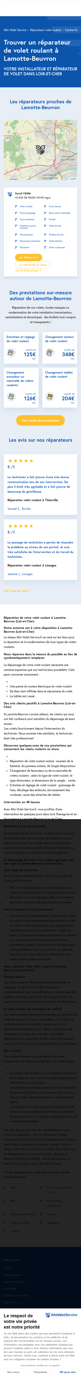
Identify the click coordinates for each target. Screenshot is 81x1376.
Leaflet (73, 178)
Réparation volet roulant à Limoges (32, 565)
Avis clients (10, 1288)
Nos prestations (13, 1275)
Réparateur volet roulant (45, 30)
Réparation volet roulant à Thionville (33, 500)
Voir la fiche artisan (27, 270)
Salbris (51, 1214)
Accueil (8, 1268)
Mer (12, 1201)
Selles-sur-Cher (20, 1223)
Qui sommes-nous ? (15, 1281)
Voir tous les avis (16, 591)
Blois (13, 1187)
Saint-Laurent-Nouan (23, 1214)
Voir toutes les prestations (40, 420)
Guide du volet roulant (16, 1295)
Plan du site (10, 1302)
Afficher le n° (30, 257)
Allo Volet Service (15, 30)
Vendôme (53, 1223)
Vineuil (14, 1231)
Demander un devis (35, 264)
